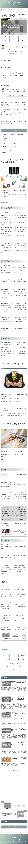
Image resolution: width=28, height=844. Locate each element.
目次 (13, 130)
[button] (25, 398)
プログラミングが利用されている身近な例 (13, 134)
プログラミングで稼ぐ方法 (9, 146)
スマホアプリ (7, 136)
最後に (4, 152)
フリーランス (7, 150)
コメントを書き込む (14, 826)
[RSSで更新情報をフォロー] (14, 669)
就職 (5, 148)
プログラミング (5, 649)
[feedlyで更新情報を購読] (20, 666)
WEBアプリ (7, 138)
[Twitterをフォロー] (7, 666)
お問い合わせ (20, 839)
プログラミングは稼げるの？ (10, 143)
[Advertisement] (14, 785)
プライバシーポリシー (7, 839)
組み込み (6, 140)
